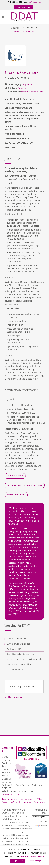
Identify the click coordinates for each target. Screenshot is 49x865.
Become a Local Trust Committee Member (25, 659)
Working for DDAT (14, 649)
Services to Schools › (12, 802)
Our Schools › (27, 798)
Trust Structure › (10, 798)
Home (16, 32)
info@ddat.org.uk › (11, 819)
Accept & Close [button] (17, 861)
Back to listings (15, 697)
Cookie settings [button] (34, 861)
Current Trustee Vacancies (18, 644)
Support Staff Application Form (24, 485)
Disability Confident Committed (20, 654)
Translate (43, 826)
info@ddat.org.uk (34, 2)
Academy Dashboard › (35, 802)
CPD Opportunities (15, 669)
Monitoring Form (16, 495)
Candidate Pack (15, 476)
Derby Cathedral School (32, 92)
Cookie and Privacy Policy (32, 856)
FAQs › (39, 798)
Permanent (23, 88)
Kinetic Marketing (18, 825)
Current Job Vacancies (16, 638)
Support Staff (29, 84)
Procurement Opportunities (19, 664)
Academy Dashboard (23, 7)
